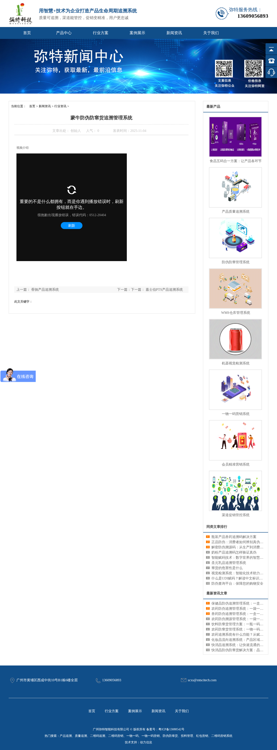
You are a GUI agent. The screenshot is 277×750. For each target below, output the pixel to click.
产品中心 (64, 33)
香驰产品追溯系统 (45, 289)
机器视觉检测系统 (236, 363)
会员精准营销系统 (236, 464)
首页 (27, 33)
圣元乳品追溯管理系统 (228, 563)
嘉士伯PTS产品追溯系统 (164, 289)
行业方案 (100, 33)
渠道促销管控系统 (236, 515)
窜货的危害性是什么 (227, 568)
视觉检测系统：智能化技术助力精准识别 (242, 573)
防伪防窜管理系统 (236, 262)
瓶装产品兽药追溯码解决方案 (233, 537)
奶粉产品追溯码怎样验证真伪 (233, 552)
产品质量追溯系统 (236, 211)
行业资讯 (60, 106)
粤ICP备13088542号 (171, 729)
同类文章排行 (216, 526)
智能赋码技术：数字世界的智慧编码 (239, 557)
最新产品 (213, 106)
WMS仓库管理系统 (235, 312)
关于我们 (211, 33)
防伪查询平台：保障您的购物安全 (237, 583)
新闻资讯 (174, 33)
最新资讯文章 (216, 593)
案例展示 (137, 33)
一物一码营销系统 (236, 414)
